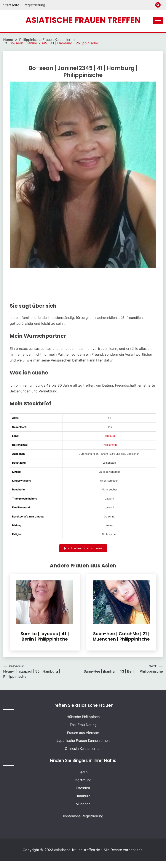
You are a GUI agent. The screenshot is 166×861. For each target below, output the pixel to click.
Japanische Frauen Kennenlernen (83, 740)
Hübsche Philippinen (83, 717)
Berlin (83, 772)
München (83, 804)
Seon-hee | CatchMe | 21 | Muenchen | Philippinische (121, 636)
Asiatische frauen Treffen (83, 20)
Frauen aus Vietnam (83, 733)
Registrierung (34, 5)
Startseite (11, 5)
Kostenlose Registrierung (83, 816)
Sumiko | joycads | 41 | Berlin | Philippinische (45, 636)
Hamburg (109, 435)
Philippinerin (109, 444)
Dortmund (83, 780)
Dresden (83, 788)
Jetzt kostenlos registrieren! (83, 548)
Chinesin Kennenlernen (83, 748)
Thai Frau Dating (83, 725)
